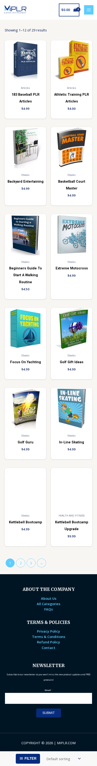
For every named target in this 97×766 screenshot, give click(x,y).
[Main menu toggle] (88, 10)
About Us (48, 598)
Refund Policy (48, 642)
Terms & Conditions (48, 636)
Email (49, 690)
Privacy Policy (48, 631)
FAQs (48, 609)
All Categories (48, 603)
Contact (48, 647)
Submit (48, 713)
